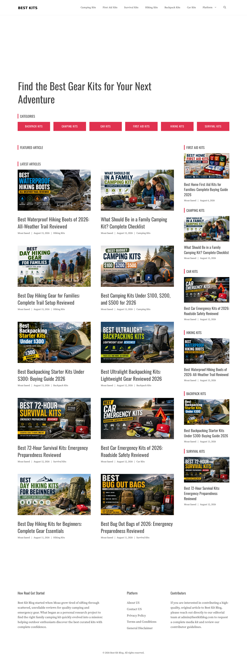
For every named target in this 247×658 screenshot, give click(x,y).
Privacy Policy (136, 615)
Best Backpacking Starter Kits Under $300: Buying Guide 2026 (51, 375)
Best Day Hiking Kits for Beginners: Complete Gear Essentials (50, 527)
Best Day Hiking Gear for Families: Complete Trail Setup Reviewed (49, 299)
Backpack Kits (172, 7)
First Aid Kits (110, 7)
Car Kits (191, 7)
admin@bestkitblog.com (197, 617)
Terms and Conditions (141, 622)
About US (133, 603)
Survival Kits (131, 7)
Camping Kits (88, 7)
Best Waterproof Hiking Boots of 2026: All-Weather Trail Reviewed (53, 222)
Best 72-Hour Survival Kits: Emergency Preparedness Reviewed (53, 451)
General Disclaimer (140, 628)
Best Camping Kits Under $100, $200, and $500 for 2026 (136, 299)
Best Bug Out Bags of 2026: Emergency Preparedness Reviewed (137, 527)
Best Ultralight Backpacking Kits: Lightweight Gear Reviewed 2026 (131, 375)
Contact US (134, 609)
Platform (208, 7)
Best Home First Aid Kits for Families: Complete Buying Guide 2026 (206, 189)
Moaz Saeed (24, 233)
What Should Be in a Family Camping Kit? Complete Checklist (134, 222)
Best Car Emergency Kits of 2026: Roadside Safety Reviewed (132, 451)
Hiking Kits (151, 7)
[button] (224, 7)
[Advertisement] (123, 40)
